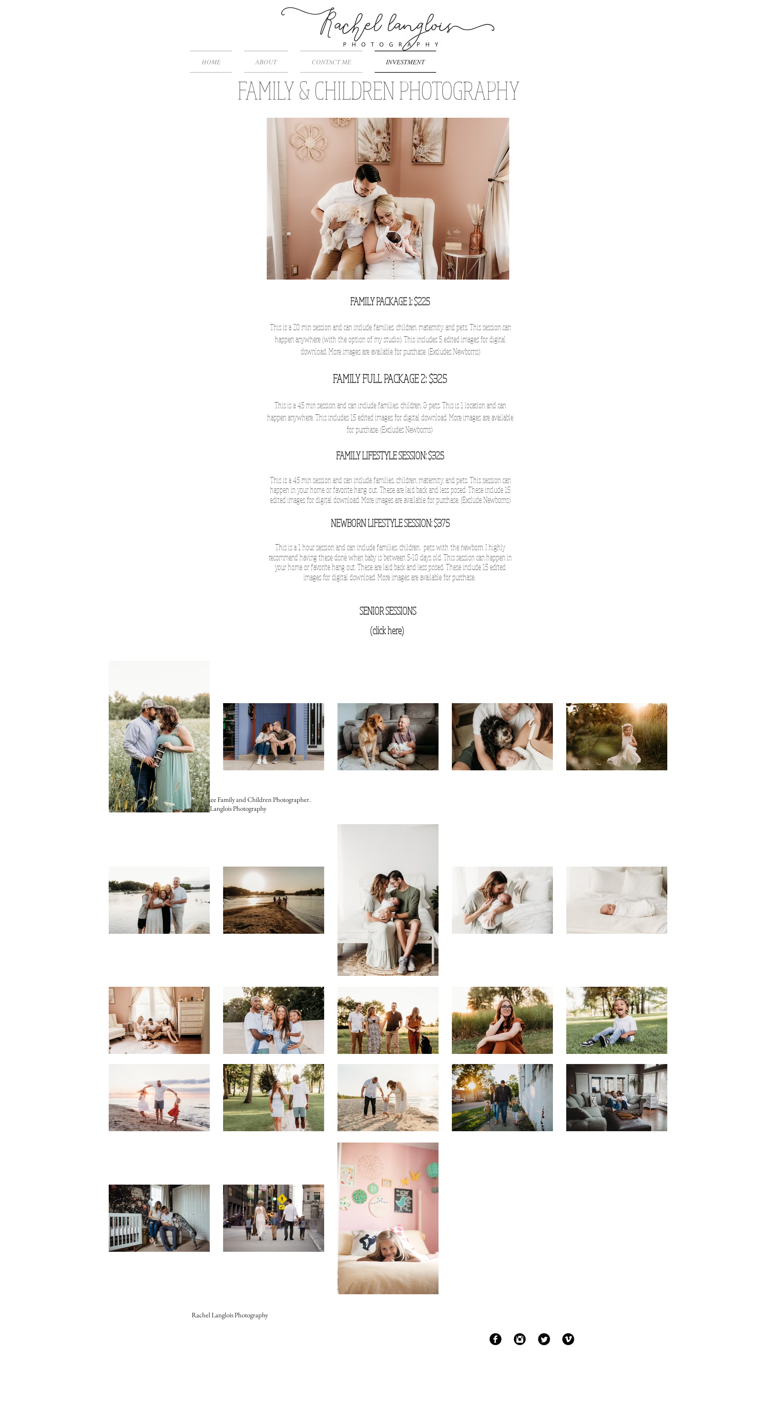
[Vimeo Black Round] (568, 1339)
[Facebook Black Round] (495, 1339)
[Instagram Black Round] (520, 1339)
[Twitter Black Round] (544, 1339)
